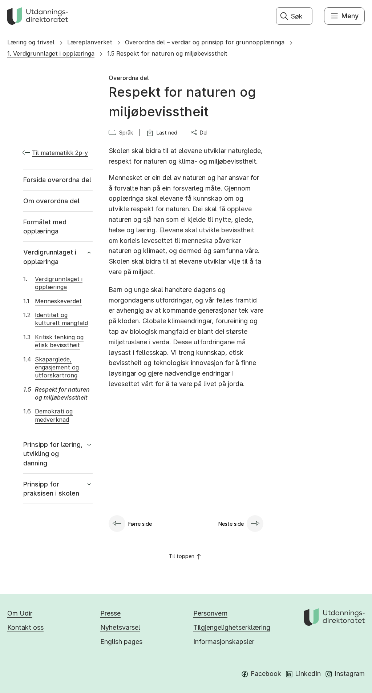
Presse (110, 613)
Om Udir (19, 613)
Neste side (231, 524)
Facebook (266, 673)
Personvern (210, 613)
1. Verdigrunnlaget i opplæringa (50, 53)
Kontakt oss (25, 627)
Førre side (140, 524)
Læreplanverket (89, 42)
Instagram (350, 673)
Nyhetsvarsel (120, 627)
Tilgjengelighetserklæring (231, 627)
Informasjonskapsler (223, 641)
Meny (350, 16)
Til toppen (181, 556)
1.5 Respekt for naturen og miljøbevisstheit (167, 53)
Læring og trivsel (30, 42)
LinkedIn (308, 673)
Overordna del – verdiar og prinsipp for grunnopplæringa (204, 42)
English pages (121, 641)
